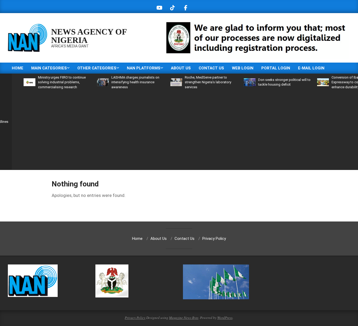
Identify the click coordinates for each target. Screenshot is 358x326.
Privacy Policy (135, 317)
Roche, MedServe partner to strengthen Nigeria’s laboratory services (200, 82)
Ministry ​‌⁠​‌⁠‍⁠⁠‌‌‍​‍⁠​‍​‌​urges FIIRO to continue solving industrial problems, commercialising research (54, 82)
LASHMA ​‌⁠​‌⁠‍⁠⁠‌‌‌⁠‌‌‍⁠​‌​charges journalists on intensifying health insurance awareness (128, 82)
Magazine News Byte (183, 317)
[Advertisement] (190, 128)
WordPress (224, 317)
